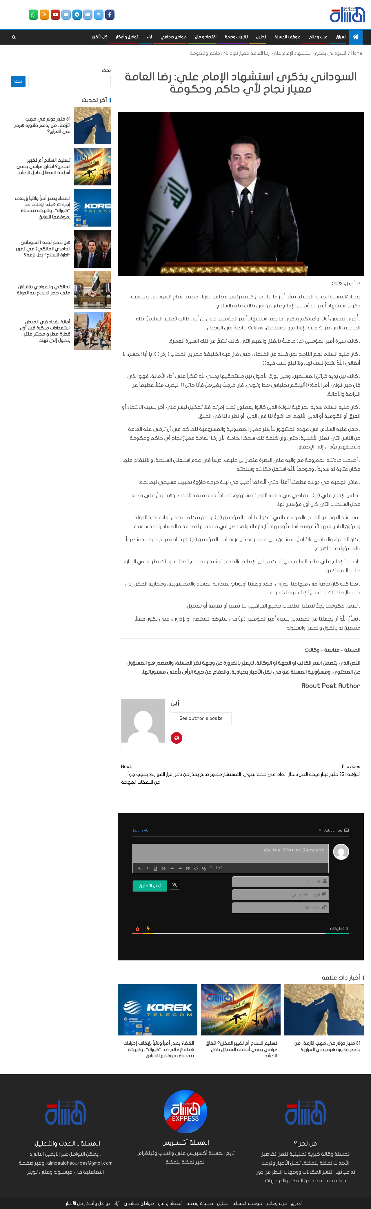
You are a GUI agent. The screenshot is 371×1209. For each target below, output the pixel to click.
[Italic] (147, 868)
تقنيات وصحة (236, 37)
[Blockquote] (188, 868)
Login (138, 830)
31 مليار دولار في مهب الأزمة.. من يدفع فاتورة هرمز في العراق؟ (42, 125)
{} (211, 868)
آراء (149, 37)
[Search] (13, 37)
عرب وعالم (318, 37)
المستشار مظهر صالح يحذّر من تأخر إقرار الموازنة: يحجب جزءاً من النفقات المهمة (181, 774)
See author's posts (201, 718)
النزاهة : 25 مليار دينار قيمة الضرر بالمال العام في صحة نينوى (301, 770)
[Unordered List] (180, 868)
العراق (341, 37)
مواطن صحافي (174, 37)
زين (175, 702)
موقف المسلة (287, 37)
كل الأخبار (100, 37)
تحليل (261, 37)
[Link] (204, 868)
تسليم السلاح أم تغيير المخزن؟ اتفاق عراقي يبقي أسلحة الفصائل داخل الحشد (241, 1049)
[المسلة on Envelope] (87, 15)
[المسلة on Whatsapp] (33, 15)
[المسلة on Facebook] (109, 15)
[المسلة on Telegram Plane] (77, 15)
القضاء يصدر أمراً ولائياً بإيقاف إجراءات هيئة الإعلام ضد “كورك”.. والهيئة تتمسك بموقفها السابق (158, 1049)
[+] (219, 868)
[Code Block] (196, 868)
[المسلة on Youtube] (55, 15)
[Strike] (163, 868)
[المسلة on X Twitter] (98, 15)
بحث (106, 70)
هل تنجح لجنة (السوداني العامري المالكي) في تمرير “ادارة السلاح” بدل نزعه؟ (43, 248)
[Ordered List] (172, 868)
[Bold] (139, 868)
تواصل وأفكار (127, 37)
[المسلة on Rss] (44, 15)
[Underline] (155, 868)
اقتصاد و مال (206, 37)
